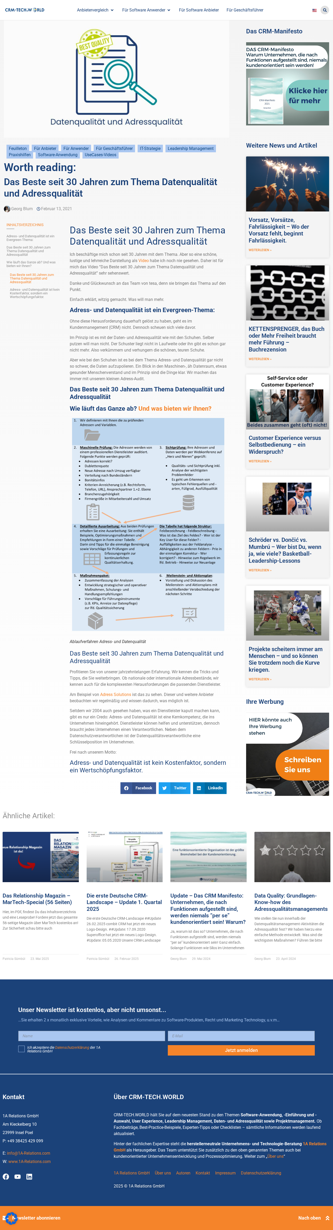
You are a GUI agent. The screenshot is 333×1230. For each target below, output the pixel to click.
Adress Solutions (115, 694)
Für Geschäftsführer (114, 148)
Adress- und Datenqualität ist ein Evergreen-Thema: (30, 238)
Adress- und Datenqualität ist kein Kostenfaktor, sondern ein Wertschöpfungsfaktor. (35, 293)
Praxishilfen (20, 154)
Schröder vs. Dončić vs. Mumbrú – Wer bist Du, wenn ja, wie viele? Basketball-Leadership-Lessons (285, 550)
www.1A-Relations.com (29, 1161)
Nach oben (309, 1218)
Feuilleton (18, 148)
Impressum (225, 1173)
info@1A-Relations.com (28, 1153)
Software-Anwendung (58, 154)
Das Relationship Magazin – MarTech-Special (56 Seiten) (37, 899)
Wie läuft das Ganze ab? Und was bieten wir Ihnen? (31, 264)
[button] (325, 10)
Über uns (275, 1156)
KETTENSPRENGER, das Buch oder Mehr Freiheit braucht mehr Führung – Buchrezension (286, 339)
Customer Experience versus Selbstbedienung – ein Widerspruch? (285, 445)
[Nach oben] (327, 1218)
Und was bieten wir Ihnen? (175, 408)
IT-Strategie (150, 148)
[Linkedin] (29, 1176)
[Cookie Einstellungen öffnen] (11, 1223)
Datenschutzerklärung (72, 1047)
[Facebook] (6, 1176)
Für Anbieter (45, 148)
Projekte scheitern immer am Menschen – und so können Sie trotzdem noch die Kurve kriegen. (286, 659)
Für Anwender (76, 148)
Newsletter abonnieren (36, 1218)
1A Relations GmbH (132, 1173)
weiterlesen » (260, 250)
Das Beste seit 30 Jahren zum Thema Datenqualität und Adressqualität (28, 251)
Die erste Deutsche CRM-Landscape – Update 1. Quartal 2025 (124, 902)
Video (143, 260)
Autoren (183, 1173)
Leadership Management (191, 148)
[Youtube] (17, 1176)
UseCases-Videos (100, 154)
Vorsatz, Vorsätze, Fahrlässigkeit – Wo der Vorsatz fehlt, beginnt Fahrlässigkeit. (279, 230)
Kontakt (203, 1173)
